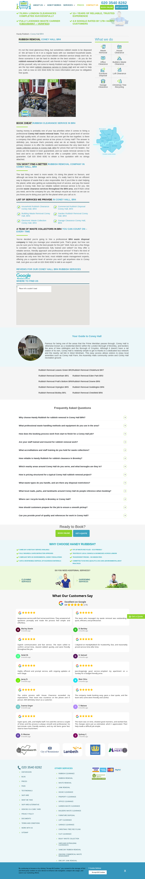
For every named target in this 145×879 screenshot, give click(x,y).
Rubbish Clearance (67, 773)
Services (68, 5)
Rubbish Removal (66, 778)
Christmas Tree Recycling (119, 86)
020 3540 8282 (39, 156)
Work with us (27, 828)
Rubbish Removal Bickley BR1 (52, 393)
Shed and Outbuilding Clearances (67, 844)
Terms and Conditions (31, 823)
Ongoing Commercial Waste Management (70, 855)
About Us (38, 5)
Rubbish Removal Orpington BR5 (54, 387)
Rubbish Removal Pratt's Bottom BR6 (55, 381)
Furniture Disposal (103, 74)
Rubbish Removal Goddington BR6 (88, 387)
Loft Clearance (119, 73)
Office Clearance (103, 63)
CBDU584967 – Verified (34, 23)
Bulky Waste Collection (69, 839)
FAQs (23, 786)
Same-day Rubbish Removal (70, 850)
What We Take (27, 800)
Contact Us (92, 5)
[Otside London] (109, 157)
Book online (64, 533)
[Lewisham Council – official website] (95, 749)
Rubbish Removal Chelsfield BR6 (87, 393)
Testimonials (27, 791)
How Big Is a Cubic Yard (31, 809)
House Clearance (119, 51)
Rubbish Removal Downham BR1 (54, 376)
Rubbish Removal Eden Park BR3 (87, 376)
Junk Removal (64, 787)
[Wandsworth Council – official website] (27, 749)
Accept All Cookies (98, 872)
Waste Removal (103, 51)
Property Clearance (67, 797)
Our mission (26, 772)
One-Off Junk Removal (68, 861)
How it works (54, 5)
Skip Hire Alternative (30, 804)
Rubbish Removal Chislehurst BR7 (88, 370)
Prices (80, 5)
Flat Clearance (65, 834)
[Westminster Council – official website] (50, 749)
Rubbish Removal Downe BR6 (86, 381)
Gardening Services (84, 581)
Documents (26, 818)
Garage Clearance (103, 86)
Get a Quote (81, 533)
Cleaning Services (26, 581)
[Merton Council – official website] (118, 749)
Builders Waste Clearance (119, 63)
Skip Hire (25, 795)
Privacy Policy (28, 814)
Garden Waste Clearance (69, 806)
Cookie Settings (95, 868)
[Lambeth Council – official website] (72, 749)
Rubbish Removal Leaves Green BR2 (55, 370)
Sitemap (25, 832)
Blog (24, 777)
